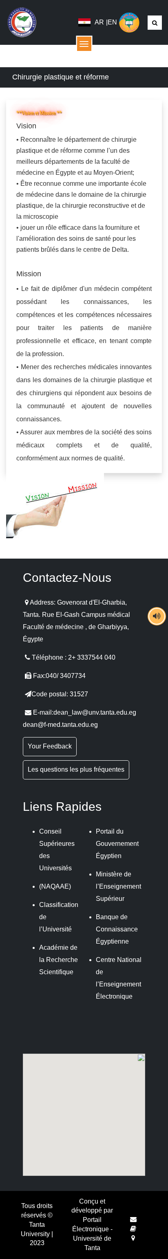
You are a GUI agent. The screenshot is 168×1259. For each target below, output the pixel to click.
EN (112, 22)
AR (99, 22)
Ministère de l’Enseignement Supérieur (118, 886)
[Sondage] (133, 1228)
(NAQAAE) (55, 886)
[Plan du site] (133, 1238)
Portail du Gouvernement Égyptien (117, 843)
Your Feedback (50, 746)
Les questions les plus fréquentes (76, 769)
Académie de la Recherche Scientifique (58, 959)
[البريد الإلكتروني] (133, 1219)
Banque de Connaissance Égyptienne (117, 929)
